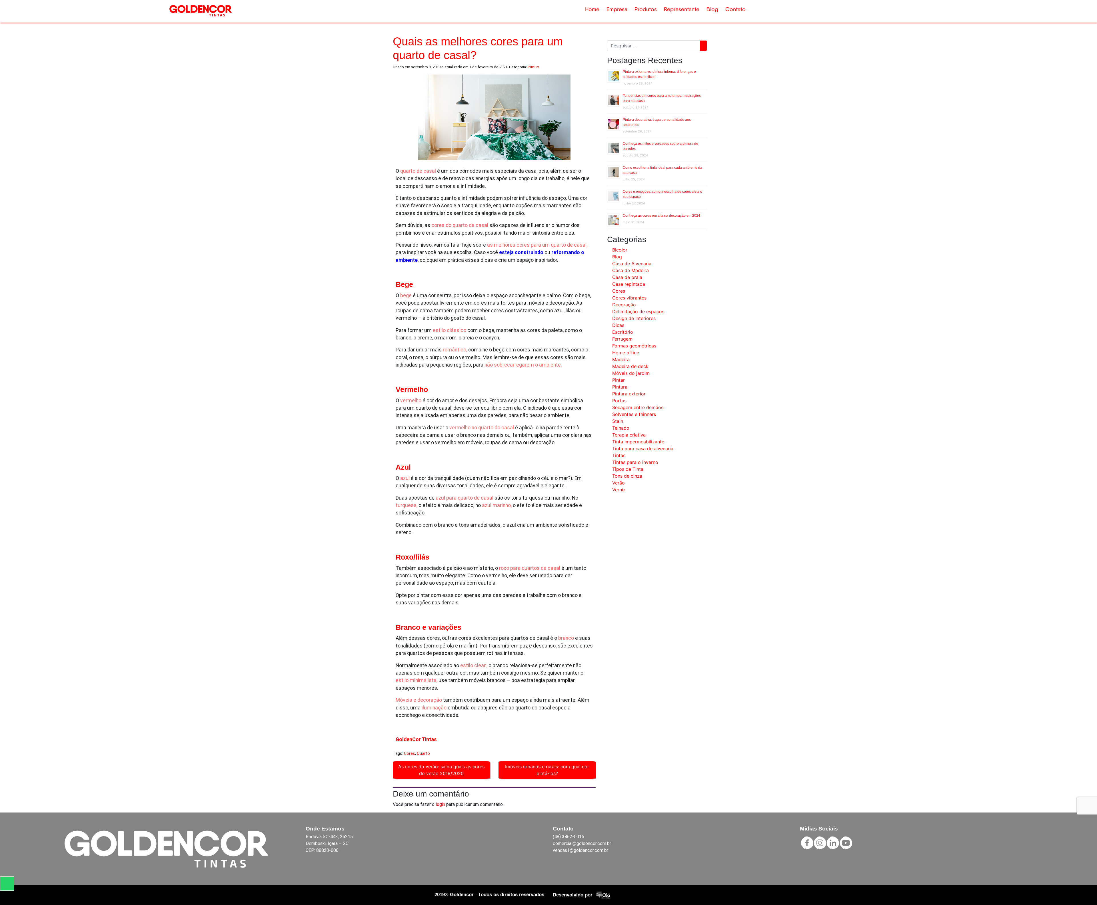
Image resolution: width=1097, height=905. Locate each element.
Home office (625, 352)
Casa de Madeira (630, 270)
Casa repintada (628, 284)
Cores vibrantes (629, 298)
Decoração (624, 304)
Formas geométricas (634, 346)
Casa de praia (627, 277)
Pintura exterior (629, 394)
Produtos (645, 9)
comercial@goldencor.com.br (582, 843)
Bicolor (619, 250)
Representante (681, 9)
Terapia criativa (629, 435)
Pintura (534, 67)
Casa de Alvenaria (631, 263)
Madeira (621, 359)
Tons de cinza (627, 476)
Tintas (618, 455)
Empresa (616, 9)
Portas (619, 400)
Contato (735, 9)
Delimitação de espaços (638, 311)
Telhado (620, 428)
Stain (617, 421)
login (440, 804)
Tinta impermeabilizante (638, 442)
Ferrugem (622, 339)
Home (592, 9)
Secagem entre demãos (637, 407)
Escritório (622, 332)
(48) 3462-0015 (568, 836)
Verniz (619, 489)
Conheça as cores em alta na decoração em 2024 (661, 216)
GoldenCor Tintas (416, 739)
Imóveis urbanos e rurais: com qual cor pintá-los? (547, 770)
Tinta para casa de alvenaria (642, 448)
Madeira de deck (630, 366)
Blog (712, 9)
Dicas (618, 325)
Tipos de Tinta (627, 469)
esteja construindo (521, 252)
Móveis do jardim (631, 373)
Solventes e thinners (634, 414)
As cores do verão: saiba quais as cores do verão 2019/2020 (441, 770)
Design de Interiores (634, 318)
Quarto (423, 753)
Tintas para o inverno (635, 462)
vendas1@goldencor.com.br (580, 850)
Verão (618, 483)
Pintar (618, 380)
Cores (409, 753)
